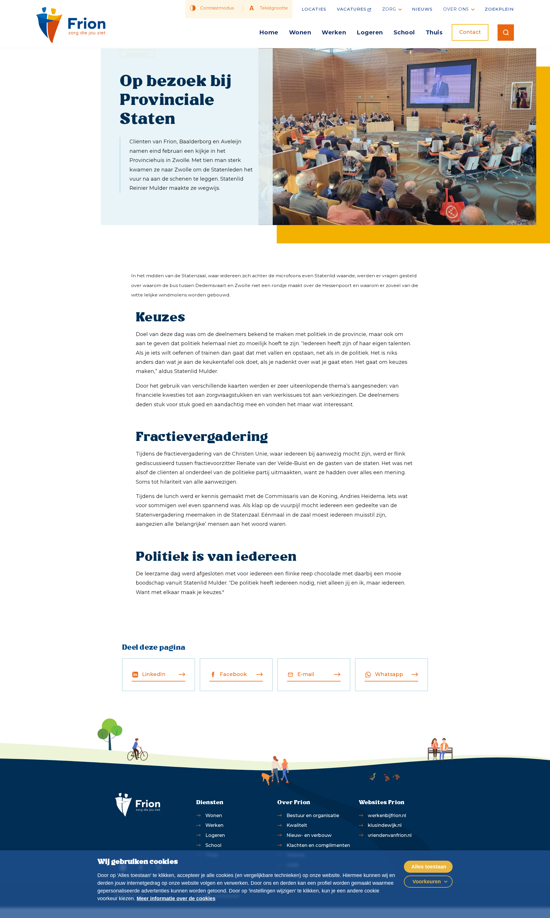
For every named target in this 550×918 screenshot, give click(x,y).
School (404, 32)
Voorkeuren (426, 881)
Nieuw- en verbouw (309, 835)
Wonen (300, 32)
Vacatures (352, 9)
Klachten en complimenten (318, 845)
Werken (334, 32)
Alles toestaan (428, 867)
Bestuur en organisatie (312, 815)
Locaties (314, 9)
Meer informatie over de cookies (176, 898)
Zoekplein (499, 9)
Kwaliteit (296, 825)
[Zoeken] (506, 32)
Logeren (370, 32)
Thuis (434, 32)
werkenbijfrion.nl (387, 815)
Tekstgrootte (274, 8)
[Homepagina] (70, 25)
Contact (470, 32)
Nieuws (422, 9)
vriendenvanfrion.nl (390, 835)
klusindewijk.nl (385, 825)
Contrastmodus (217, 8)
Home (268, 32)
